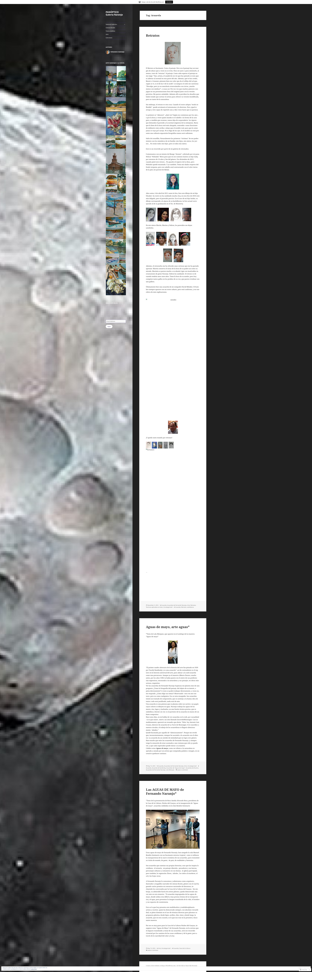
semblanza (190, 607)
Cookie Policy (34, 969)
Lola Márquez (170, 770)
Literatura (109, 38)
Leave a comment (182, 770)
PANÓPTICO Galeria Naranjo (114, 13)
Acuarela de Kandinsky (159, 768)
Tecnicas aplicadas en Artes (154, 607)
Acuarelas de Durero (192, 768)
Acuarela (164, 605)
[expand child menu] (124, 24)
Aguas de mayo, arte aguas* (168, 627)
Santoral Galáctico (111, 24)
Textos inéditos (110, 31)
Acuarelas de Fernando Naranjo (177, 605)
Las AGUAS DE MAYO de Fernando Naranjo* (165, 791)
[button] (111, 73)
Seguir (109, 326)
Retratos (152, 35)
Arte (107, 34)
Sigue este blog (112, 303)
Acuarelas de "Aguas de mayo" (175, 768)
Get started (169, 2)
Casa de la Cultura (184, 948)
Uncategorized (167, 607)
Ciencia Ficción (110, 28)
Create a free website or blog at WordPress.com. (161, 966)
